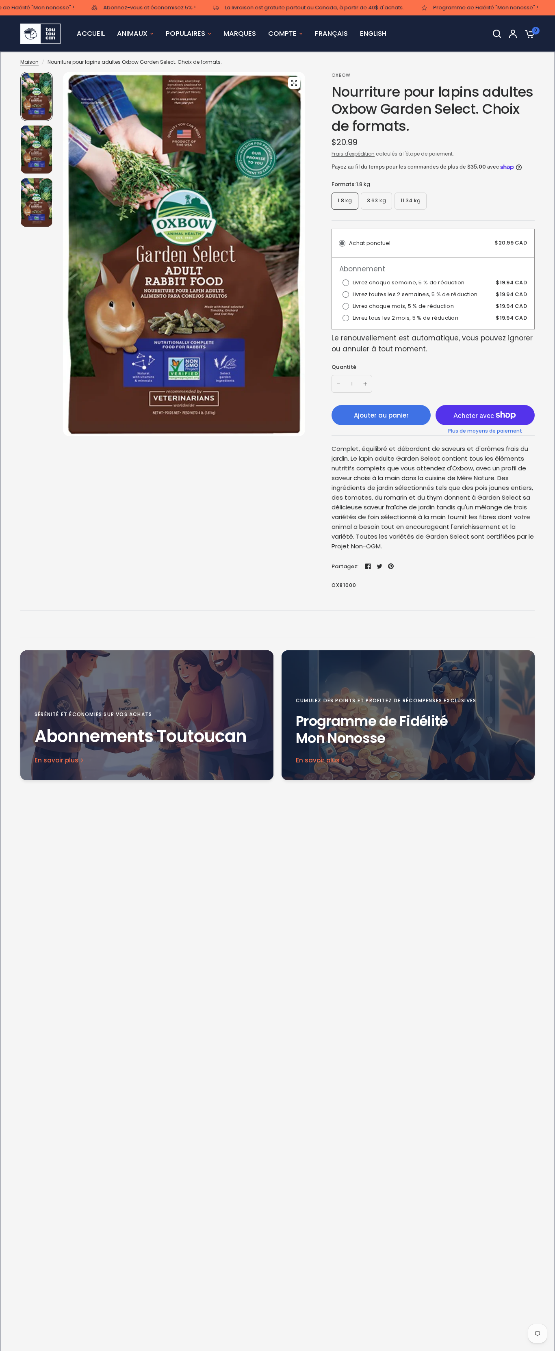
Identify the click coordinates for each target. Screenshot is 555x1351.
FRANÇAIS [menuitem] (331, 33)
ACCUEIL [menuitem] (91, 33)
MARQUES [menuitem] (239, 33)
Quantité (344, 367)
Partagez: (345, 566)
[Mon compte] (513, 33)
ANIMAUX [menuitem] (132, 33)
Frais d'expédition (353, 153)
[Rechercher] (497, 33)
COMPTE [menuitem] (282, 33)
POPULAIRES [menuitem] (185, 33)
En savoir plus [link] (56, 760)
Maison (29, 61)
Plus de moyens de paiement (485, 431)
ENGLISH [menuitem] (373, 33)
